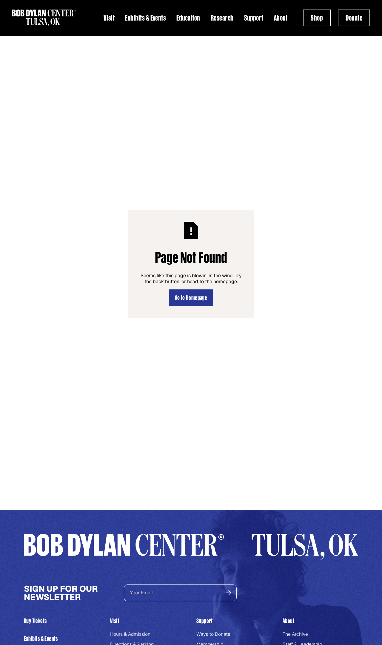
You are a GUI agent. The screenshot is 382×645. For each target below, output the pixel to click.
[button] (109, 18)
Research (222, 18)
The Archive (295, 634)
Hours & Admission (130, 634)
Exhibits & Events (145, 18)
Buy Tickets (35, 621)
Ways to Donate (213, 634)
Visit (109, 18)
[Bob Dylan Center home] (44, 18)
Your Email (141, 593)
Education (188, 18)
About (280, 18)
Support (254, 18)
